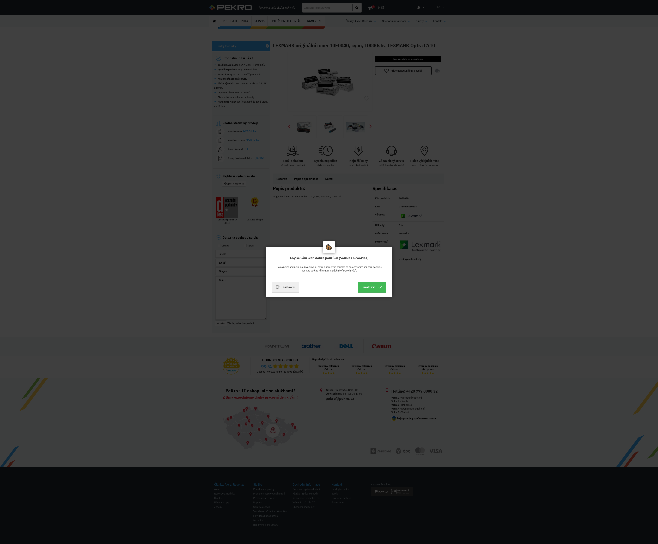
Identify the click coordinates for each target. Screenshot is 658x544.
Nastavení (289, 287)
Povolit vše (368, 287)
